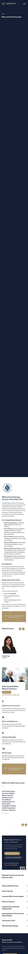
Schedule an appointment (13, 857)
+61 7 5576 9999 (10, 865)
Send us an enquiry (12, 853)
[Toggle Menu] (25, 4)
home (2, 13)
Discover (6, 692)
